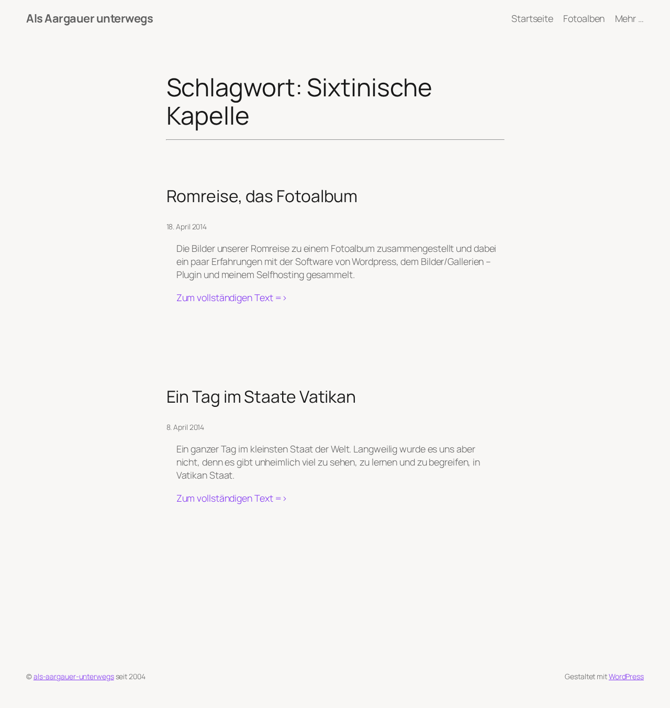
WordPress (626, 676)
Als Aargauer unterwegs (89, 18)
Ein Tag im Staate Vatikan (261, 397)
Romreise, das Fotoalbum (262, 196)
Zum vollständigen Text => (232, 297)
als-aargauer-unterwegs (74, 676)
